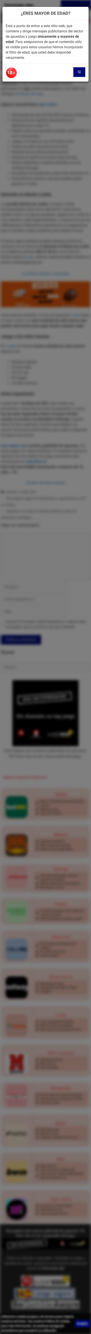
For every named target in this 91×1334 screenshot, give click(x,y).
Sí (79, 72)
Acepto (82, 1323)
